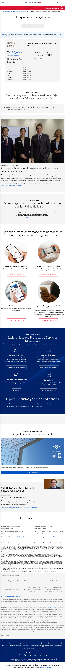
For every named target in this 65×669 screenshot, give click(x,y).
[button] (3, 3)
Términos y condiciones (32, 218)
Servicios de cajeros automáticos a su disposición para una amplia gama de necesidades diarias (32, 107)
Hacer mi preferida (14, 55)
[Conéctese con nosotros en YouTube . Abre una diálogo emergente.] (46, 655)
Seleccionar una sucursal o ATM (53, 8)
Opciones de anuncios (35, 645)
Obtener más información (16, 275)
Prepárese (16, 390)
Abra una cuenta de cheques (48, 367)
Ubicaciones (8, 11)
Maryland (15, 11)
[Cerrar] (62, 664)
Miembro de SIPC (52, 607)
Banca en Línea (38, 406)
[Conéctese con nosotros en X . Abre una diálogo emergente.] (40, 655)
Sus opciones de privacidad (52, 645)
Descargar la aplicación (49, 390)
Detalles (22, 537)
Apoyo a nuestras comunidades (30, 25)
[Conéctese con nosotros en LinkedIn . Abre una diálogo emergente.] (30, 655)
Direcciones (4, 537)
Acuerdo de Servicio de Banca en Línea (11, 596)
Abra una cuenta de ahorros (16, 404)
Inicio (2, 11)
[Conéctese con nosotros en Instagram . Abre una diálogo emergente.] (25, 655)
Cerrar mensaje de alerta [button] (61, 34)
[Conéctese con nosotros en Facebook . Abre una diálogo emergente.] (19, 655)
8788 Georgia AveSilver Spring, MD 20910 (15, 52)
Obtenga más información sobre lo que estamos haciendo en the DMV (19, 507)
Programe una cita (14, 537)
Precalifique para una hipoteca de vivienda (45, 404)
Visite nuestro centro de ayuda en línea (11, 185)
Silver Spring (22, 11)
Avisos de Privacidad (45, 667)
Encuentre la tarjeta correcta (16, 367)
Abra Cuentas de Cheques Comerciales (19, 406)
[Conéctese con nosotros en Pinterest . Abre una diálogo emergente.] (35, 655)
